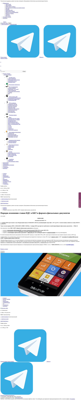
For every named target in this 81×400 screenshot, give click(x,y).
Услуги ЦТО (5, 162)
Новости (42, 57)
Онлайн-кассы (12, 77)
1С (3, 178)
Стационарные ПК (12, 100)
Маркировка (5, 163)
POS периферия (12, 103)
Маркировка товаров (10, 11)
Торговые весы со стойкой (14, 119)
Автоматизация (6, 177)
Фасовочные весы (12, 120)
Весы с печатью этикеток (13, 123)
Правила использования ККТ (12, 12)
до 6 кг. (9, 125)
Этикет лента (11, 147)
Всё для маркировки (13, 86)
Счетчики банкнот (12, 142)
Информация (6, 3)
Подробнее (72, 398)
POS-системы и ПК (13, 96)
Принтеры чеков (11, 107)
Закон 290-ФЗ (8, 5)
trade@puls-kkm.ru (4, 203)
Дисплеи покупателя (12, 109)
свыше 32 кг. (11, 128)
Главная (4, 173)
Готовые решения (12, 88)
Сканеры (10, 92)
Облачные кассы (11, 82)
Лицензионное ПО (12, 134)
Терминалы (10, 160)
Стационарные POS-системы (14, 97)
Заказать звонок (4, 361)
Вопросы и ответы (10, 13)
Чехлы (9, 148)
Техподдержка (4, 57)
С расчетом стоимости (13, 129)
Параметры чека (9, 10)
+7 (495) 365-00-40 (4, 24)
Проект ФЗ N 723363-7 (10, 6)
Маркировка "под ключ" (13, 89)
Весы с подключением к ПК (14, 124)
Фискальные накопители (14, 84)
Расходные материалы (14, 144)
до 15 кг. (10, 126)
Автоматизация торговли (8, 164)
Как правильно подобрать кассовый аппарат (15, 7)
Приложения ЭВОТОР (13, 135)
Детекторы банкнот (12, 141)
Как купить (8, 15)
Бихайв (21, 397)
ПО (9, 93)
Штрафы (7, 8)
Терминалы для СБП (12, 104)
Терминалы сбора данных (13, 108)
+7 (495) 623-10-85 (13, 24)
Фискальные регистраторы (14, 79)
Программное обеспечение (15, 132)
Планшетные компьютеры (13, 99)
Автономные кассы (12, 81)
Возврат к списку (4, 249)
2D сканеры (10, 156)
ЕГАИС (10, 151)
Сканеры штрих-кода (12, 105)
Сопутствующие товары (13, 161)
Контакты (5, 18)
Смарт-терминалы (12, 78)
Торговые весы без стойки (13, 118)
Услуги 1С (5, 166)
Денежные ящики (13, 115)
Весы (10, 117)
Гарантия (8, 14)
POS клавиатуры (11, 112)
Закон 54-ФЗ (8, 4)
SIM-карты (10, 149)
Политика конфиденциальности (7, 395)
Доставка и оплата (7, 16)
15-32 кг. (10, 127)
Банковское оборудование (14, 140)
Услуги (4, 174)
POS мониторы (11, 111)
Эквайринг (11, 159)
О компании (5, 167)
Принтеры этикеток (12, 106)
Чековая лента (11, 146)
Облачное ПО (11, 133)
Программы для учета (13, 136)
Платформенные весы (13, 121)
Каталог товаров (6, 73)
